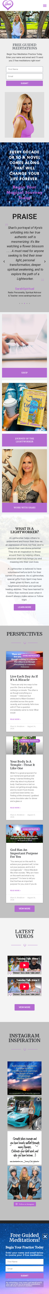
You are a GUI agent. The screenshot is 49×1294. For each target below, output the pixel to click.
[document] (24, 647)
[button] (45, 1236)
